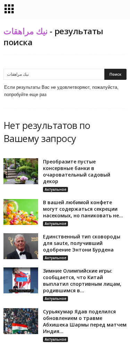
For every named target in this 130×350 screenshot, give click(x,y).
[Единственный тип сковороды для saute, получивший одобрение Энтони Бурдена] (20, 246)
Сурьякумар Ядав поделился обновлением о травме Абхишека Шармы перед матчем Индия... (85, 321)
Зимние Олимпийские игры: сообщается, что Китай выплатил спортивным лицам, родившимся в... (82, 280)
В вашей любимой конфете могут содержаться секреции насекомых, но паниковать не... (83, 209)
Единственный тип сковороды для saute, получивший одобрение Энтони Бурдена (81, 243)
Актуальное (55, 189)
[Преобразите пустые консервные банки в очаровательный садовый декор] (20, 171)
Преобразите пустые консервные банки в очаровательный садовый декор (76, 171)
